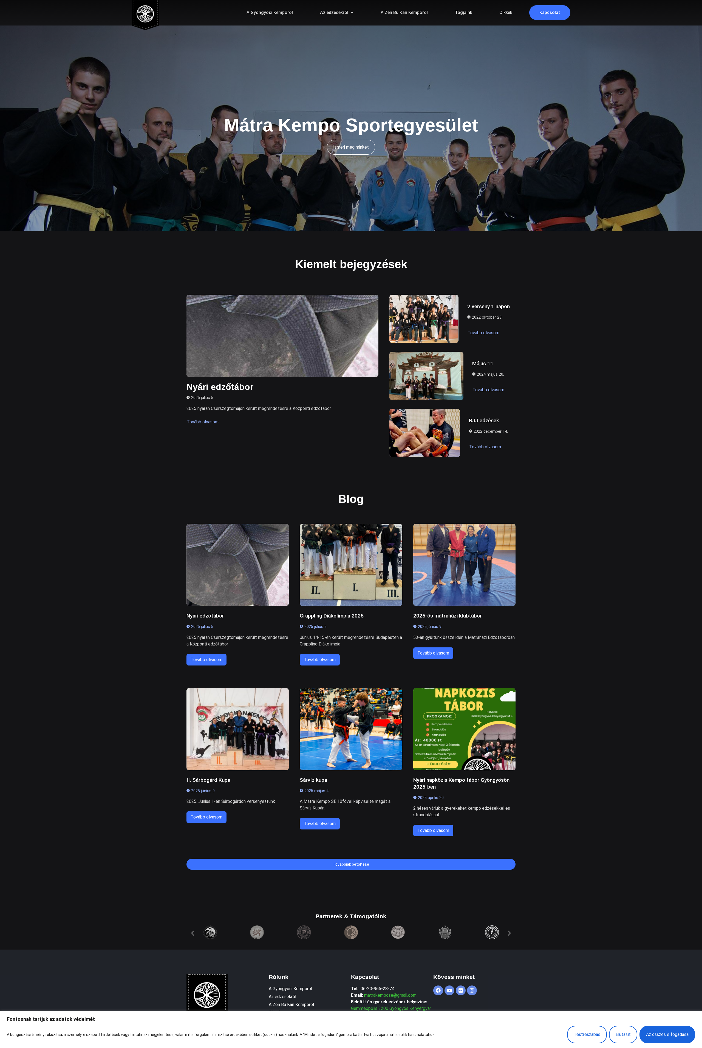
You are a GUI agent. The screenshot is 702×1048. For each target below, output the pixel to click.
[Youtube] (449, 990)
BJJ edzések (484, 420)
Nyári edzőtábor (219, 387)
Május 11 (482, 363)
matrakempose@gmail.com (390, 995)
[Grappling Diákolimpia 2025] (351, 565)
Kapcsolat (549, 12)
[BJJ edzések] (424, 433)
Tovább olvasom (203, 421)
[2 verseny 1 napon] (423, 319)
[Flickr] (461, 990)
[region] (351, 1029)
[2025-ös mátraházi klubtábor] (464, 565)
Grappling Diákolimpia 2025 (332, 616)
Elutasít (623, 1034)
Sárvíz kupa (313, 780)
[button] (337, 12)
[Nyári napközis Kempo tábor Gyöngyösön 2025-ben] (464, 729)
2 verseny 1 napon (488, 306)
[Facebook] (438, 990)
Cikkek (505, 12)
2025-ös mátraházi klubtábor (447, 616)
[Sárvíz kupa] (351, 729)
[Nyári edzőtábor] (282, 336)
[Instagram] (472, 990)
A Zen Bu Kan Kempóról (404, 12)
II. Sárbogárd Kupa (208, 780)
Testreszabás (587, 1034)
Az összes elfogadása (667, 1034)
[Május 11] (426, 376)
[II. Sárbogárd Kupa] (237, 729)
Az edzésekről (334, 12)
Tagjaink (463, 12)
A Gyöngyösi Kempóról (270, 12)
